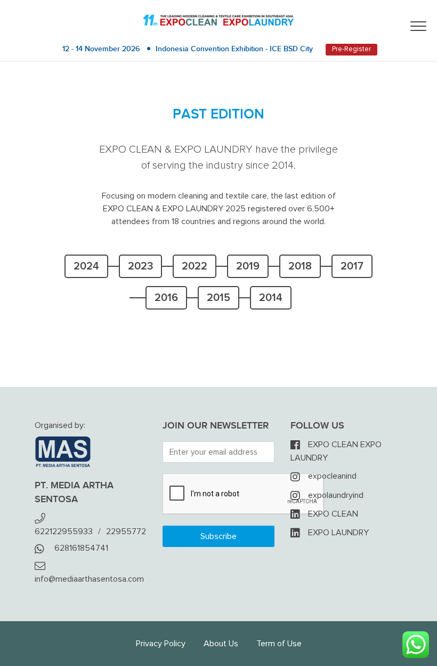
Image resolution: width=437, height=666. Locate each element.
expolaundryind (335, 495)
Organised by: (60, 425)
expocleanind (332, 476)
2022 (194, 266)
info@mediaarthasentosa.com (89, 579)
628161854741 (81, 548)
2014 (270, 297)
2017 (352, 266)
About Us (221, 643)
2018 (300, 266)
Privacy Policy (160, 643)
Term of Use (279, 643)
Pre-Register (351, 49)
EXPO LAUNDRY (338, 532)
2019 (248, 266)
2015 (218, 297)
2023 (140, 266)
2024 (86, 266)
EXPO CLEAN (333, 514)
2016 (166, 297)
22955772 (126, 531)
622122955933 (64, 531)
